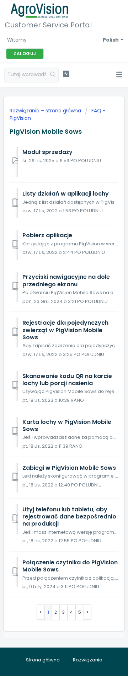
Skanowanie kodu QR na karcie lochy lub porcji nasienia (67, 379)
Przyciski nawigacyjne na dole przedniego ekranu (66, 280)
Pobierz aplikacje (47, 235)
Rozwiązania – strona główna (46, 110)
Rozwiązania (87, 659)
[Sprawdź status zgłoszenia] (66, 74)
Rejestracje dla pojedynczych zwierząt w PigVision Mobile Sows (65, 330)
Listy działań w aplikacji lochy (65, 194)
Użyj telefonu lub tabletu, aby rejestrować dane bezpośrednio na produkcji (69, 516)
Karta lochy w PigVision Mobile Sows (66, 425)
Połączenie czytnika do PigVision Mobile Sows (70, 566)
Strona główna (43, 659)
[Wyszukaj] (53, 75)
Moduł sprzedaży (47, 152)
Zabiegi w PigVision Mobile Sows (69, 468)
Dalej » (87, 612)
